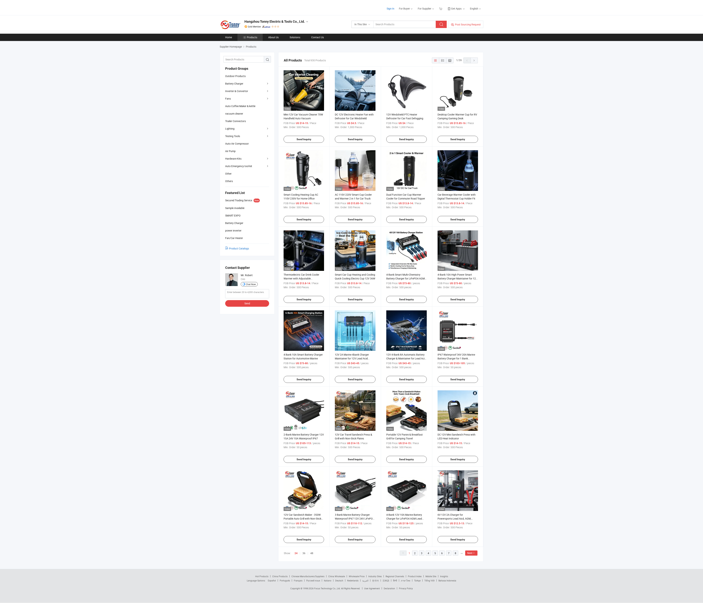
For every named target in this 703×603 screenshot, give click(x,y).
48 (311, 553)
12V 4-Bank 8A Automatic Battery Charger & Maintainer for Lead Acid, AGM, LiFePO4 (406, 358)
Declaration (389, 588)
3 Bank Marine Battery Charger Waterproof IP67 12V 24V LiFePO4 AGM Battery (354, 518)
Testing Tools (232, 136)
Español (272, 580)
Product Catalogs (239, 248)
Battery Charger (234, 83)
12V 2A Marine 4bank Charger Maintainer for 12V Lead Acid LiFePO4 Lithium (352, 358)
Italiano (327, 580)
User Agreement (372, 588)
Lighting (230, 128)
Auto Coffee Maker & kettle (240, 106)
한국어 (375, 580)
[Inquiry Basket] (441, 8)
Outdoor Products (235, 76)
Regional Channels (395, 576)
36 (303, 553)
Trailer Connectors (235, 121)
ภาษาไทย (405, 580)
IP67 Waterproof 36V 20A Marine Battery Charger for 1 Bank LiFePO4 (456, 358)
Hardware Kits (233, 158)
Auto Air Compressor (237, 143)
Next (470, 553)
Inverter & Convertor (236, 91)
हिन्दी (395, 580)
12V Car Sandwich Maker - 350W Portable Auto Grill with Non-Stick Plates (302, 518)
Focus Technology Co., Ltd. (327, 588)
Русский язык (313, 580)
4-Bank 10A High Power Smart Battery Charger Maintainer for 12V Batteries (457, 278)
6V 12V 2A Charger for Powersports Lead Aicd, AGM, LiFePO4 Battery (454, 518)
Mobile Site (430, 576)
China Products (280, 576)
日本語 (386, 580)
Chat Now (251, 284)
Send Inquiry (304, 139)
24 (296, 553)
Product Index (415, 576)
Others (229, 181)
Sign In (390, 8)
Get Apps (456, 8)
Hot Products (261, 576)
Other (228, 173)
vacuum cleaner (234, 113)
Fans (228, 98)
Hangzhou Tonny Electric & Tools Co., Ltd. (274, 21)
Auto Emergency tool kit (238, 166)
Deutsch (339, 580)
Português (285, 580)
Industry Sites (375, 576)
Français (298, 580)
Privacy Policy (406, 588)
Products (252, 37)
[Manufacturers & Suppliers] (243, 7)
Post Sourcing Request (468, 24)
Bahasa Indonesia (447, 580)
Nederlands (352, 580)
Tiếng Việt (429, 580)
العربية (365, 580)
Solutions (295, 37)
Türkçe (417, 580)
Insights (444, 576)
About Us (273, 37)
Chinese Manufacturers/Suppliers (307, 576)
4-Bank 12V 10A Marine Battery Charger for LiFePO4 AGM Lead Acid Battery (404, 518)
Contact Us (317, 37)
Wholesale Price (356, 576)
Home (228, 37)
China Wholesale (336, 576)
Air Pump (230, 151)
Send (247, 303)
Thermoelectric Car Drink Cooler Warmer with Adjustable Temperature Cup (301, 278)
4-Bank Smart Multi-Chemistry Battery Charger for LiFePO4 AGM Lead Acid (405, 278)
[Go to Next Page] (474, 60)
